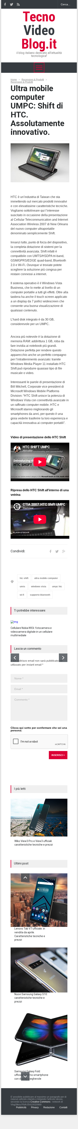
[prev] (15, 657)
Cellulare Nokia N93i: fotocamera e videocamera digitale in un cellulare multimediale (31, 631)
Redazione (49, 1107)
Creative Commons (40, 1101)
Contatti (63, 1107)
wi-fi (22, 595)
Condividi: (18, 551)
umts (22, 586)
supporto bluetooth (40, 595)
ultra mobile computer (46, 578)
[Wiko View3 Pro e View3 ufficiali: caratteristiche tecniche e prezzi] (39, 817)
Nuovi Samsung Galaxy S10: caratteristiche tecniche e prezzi (31, 998)
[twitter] (11, 4)
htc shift (24, 578)
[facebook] (5, 4)
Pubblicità (21, 1107)
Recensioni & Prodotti (33, 79)
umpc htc (57, 586)
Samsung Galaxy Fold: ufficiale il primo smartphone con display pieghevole (31, 1075)
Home (14, 79)
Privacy (35, 1107)
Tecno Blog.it (39, 30)
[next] (63, 657)
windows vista (38, 586)
